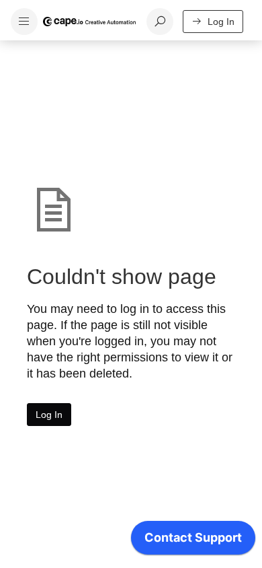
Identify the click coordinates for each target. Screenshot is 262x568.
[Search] (159, 21)
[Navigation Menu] (24, 21)
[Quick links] (89, 21)
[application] (193, 541)
